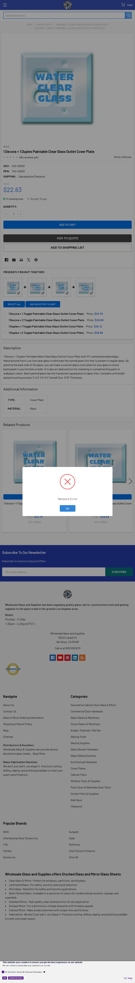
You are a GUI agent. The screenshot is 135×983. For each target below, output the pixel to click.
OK (67, 508)
